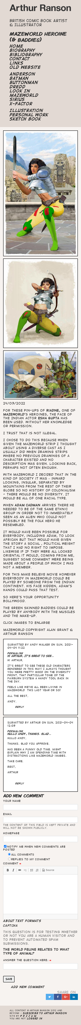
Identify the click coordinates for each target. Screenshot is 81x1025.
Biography (22, 50)
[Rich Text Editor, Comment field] (40, 894)
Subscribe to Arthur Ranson (45, 1013)
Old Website (25, 67)
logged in (34, 1018)
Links (16, 63)
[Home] (40, 9)
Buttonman (24, 82)
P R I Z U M (28, 1016)
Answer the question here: (25, 960)
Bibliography (26, 55)
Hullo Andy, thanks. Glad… (29, 734)
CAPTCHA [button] (10, 925)
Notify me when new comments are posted (34, 848)
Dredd (17, 87)
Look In (20, 91)
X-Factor (21, 104)
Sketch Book (25, 119)
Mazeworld (24, 95)
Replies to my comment (30, 859)
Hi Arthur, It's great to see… (30, 656)
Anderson (22, 74)
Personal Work (29, 115)
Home (16, 46)
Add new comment (28, 987)
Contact (20, 59)
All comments (22, 854)
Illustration (26, 110)
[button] (7, 870)
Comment (10, 863)
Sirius (17, 99)
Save (9, 979)
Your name (12, 800)
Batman (19, 78)
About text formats (22, 920)
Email (7, 814)
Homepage (11, 833)
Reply (19, 707)
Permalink (15, 653)
